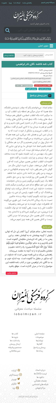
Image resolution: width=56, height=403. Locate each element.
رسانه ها (39, 351)
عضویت (4, 2)
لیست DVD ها (40, 374)
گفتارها (39, 344)
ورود (10, 2)
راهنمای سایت (27, 2)
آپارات (14, 370)
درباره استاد (40, 370)
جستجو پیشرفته (15, 347)
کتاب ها (15, 334)
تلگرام (13, 384)
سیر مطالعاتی (14, 351)
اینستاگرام (13, 375)
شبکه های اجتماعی (40, 384)
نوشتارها (39, 340)
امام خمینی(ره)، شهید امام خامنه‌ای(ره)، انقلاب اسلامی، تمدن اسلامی (30, 78)
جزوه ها (15, 337)
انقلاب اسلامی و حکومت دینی (41, 82)
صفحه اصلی (40, 334)
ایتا (13, 388)
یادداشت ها (15, 340)
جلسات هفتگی (40, 381)
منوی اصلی (43, 46)
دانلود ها (40, 377)
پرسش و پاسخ (39, 347)
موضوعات (39, 337)
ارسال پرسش (14, 344)
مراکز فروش (40, 388)
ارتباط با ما (16, 2)
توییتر (14, 379)
